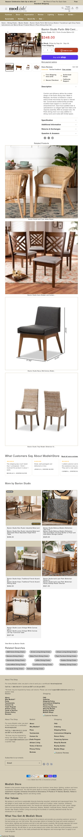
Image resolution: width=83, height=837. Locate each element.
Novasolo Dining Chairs (15, 669)
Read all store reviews (69, 456)
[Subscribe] (39, 763)
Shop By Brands (49, 708)
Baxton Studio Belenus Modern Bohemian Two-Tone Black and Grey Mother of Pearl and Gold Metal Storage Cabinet (59, 532)
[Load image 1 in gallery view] (10, 67)
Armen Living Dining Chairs (40, 652)
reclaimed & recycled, (12, 791)
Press (7, 701)
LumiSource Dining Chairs (42, 664)
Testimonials (10, 703)
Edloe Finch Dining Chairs (39, 656)
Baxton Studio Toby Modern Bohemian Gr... (41, 447)
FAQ (44, 697)
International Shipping (51, 703)
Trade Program (10, 707)
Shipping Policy (49, 701)
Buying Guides (48, 710)
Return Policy (48, 705)
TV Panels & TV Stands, (55, 791)
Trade (68, 7)
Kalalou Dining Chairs (68, 660)
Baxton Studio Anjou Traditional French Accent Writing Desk (23, 582)
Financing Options (50, 707)
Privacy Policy (10, 712)
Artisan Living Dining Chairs (66, 652)
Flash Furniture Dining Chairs (66, 656)
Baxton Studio (47, 32)
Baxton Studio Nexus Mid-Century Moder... (41, 371)
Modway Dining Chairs (68, 664)
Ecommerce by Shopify (50, 779)
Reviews (8, 714)
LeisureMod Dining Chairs (16, 664)
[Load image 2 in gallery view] (19, 67)
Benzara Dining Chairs (15, 656)
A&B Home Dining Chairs (16, 652)
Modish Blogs (48, 712)
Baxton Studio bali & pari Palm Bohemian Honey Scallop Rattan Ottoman (57, 582)
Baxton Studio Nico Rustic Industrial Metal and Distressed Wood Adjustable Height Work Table (23, 532)
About (7, 697)
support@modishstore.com (61, 690)
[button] (6, 9)
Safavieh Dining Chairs (35, 669)
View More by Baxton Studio (15, 643)
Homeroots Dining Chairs (16, 660)
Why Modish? (10, 699)
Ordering (46, 699)
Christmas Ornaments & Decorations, (33, 791)
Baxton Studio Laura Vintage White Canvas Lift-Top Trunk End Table (22, 631)
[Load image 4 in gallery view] (37, 67)
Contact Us (67, 10)
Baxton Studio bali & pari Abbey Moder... (41, 219)
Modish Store (34, 779)
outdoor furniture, (57, 789)
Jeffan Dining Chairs (43, 660)
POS (40, 779)
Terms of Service (11, 710)
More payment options (49, 62)
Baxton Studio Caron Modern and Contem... (42, 295)
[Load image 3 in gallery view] (28, 67)
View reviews (66, 69)
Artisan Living (10, 708)
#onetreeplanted (56, 684)
